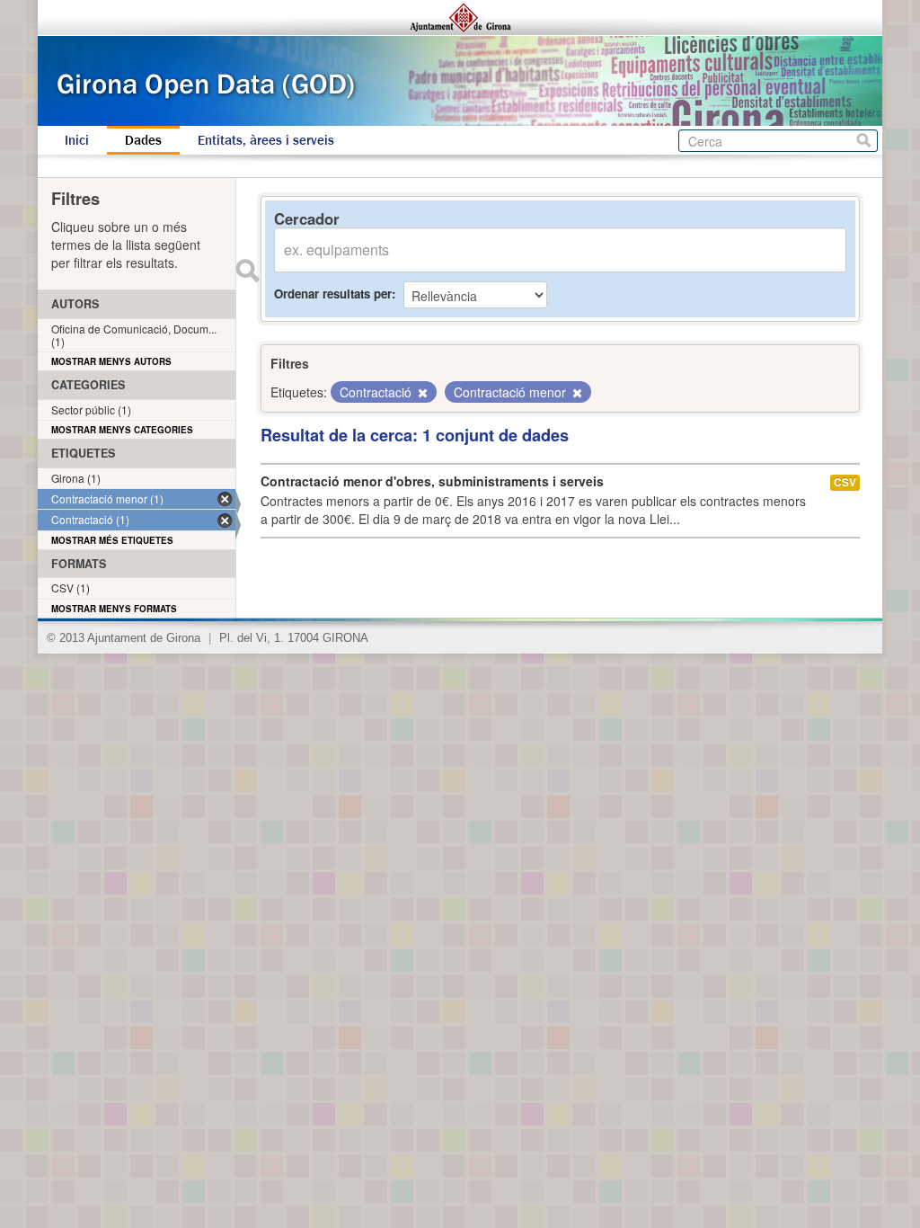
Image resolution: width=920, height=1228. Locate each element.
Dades (143, 140)
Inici (77, 140)
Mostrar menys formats (114, 608)
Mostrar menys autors (111, 361)
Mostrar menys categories (122, 429)
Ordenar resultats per (333, 293)
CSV (845, 482)
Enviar (247, 270)
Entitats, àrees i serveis (266, 140)
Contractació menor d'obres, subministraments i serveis (432, 481)
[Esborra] (421, 393)
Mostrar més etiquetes (112, 540)
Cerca (863, 140)
